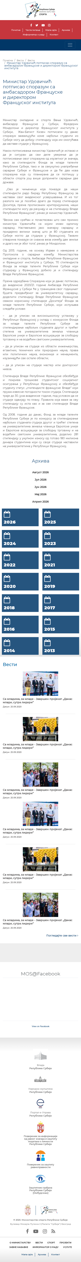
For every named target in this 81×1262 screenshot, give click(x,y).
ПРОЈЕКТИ (65, 1242)
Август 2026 (40, 472)
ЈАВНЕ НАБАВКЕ (18, 1247)
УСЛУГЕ (67, 1247)
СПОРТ (51, 1242)
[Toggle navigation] (70, 45)
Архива (66, 30)
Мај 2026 (41, 494)
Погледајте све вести (61, 935)
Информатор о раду (33, 34)
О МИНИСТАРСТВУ (20, 1242)
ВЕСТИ (39, 1242)
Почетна (15, 30)
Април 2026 (40, 501)
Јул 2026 (41, 479)
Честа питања (33, 30)
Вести (20, 60)
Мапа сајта (51, 30)
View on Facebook (40, 1026)
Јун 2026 (40, 487)
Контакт (54, 34)
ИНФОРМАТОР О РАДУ (46, 1247)
